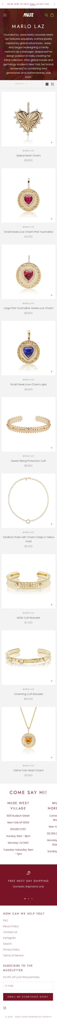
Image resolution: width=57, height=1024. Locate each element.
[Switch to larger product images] (47, 84)
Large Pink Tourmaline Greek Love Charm (28, 308)
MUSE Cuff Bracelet (28, 618)
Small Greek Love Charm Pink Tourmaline (28, 232)
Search (7, 944)
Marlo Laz (28, 151)
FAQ (5, 920)
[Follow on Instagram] (4, 1008)
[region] (28, 882)
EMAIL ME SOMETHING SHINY (28, 996)
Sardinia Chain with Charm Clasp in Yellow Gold (28, 539)
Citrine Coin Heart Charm (28, 770)
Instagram (9, 938)
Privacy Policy (11, 949)
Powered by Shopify (40, 1017)
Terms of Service (13, 955)
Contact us (10, 932)
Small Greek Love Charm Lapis (28, 384)
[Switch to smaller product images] (52, 84)
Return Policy (11, 926)
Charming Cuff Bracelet (28, 694)
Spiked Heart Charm (28, 155)
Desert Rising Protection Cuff (28, 461)
